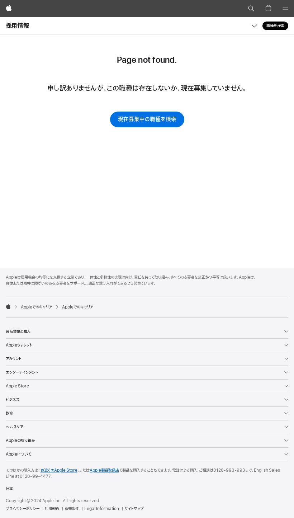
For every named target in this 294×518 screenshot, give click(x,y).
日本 (9, 488)
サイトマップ (133, 508)
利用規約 (52, 508)
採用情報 (17, 26)
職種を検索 (275, 25)
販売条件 (72, 508)
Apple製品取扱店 (104, 470)
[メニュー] (285, 8)
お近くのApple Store (59, 470)
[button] (251, 8)
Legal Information (101, 508)
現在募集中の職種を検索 (147, 119)
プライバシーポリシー (22, 508)
